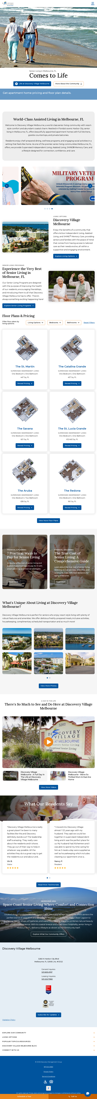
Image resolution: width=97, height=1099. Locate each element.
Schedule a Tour (24, 1096)
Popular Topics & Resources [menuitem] (16, 1041)
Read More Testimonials (48, 885)
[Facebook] (48, 1088)
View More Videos (48, 787)
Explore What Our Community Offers (48, 934)
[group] (48, 186)
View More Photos (49, 686)
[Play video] (48, 742)
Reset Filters (89, 323)
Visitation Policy (8, 1020)
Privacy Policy (48, 1071)
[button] (7, 186)
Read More (13, 582)
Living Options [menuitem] (9, 1037)
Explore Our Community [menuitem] (14, 1033)
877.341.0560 (48, 1067)
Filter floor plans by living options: (10, 323)
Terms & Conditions (48, 1076)
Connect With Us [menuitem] (10, 1050)
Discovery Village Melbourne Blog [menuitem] (19, 1046)
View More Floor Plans (48, 521)
